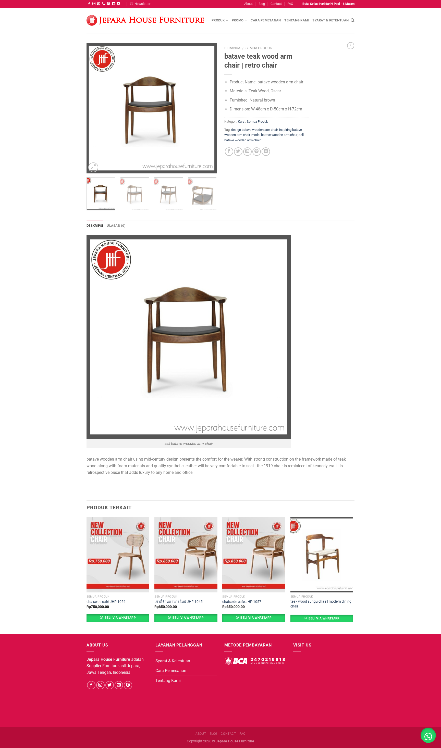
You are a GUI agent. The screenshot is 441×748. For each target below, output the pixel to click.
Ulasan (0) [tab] (116, 225)
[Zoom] (93, 167)
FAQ (290, 4)
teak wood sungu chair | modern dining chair (320, 603)
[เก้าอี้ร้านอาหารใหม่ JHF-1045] (185, 554)
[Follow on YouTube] (118, 4)
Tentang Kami (296, 20)
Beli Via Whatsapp (120, 617)
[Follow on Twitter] (109, 685)
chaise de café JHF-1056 (106, 602)
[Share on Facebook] (229, 151)
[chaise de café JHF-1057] (253, 554)
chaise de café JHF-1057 (241, 602)
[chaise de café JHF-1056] (118, 554)
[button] (428, 735)
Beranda (232, 48)
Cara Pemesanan (266, 20)
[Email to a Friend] (247, 151)
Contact (276, 4)
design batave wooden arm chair (254, 130)
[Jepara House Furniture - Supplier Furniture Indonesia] (145, 20)
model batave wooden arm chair (274, 135)
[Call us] (103, 4)
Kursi (241, 121)
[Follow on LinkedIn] (113, 4)
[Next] (207, 108)
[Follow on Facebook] (89, 4)
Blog (262, 4)
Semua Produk (259, 48)
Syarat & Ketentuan (330, 20)
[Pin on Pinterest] (256, 151)
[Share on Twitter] (238, 151)
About (248, 4)
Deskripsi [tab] (95, 225)
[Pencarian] (352, 20)
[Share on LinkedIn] (266, 151)
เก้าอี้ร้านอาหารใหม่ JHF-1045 (178, 602)
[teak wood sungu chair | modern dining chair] (321, 554)
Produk (218, 20)
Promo (237, 20)
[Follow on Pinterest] (108, 4)
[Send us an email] (98, 4)
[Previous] (95, 108)
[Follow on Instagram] (93, 4)
